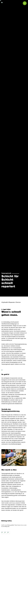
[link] (7, 589)
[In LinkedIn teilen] (8, 533)
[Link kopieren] (2, 533)
